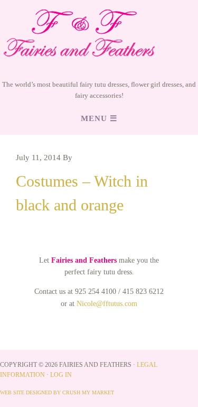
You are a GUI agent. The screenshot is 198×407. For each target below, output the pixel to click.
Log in (61, 374)
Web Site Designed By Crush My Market (57, 392)
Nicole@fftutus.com (107, 304)
